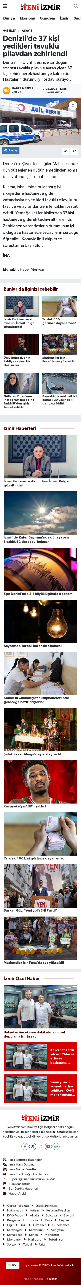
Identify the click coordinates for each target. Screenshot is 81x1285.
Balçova (51, 1215)
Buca (48, 1220)
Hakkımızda (15, 1210)
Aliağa (34, 1215)
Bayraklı (69, 1215)
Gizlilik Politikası (46, 1205)
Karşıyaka (57, 1230)
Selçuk (11, 1244)
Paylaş (13, 150)
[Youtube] (48, 1146)
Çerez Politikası (18, 1205)
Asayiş (27, 30)
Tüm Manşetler (19, 1183)
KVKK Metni (15, 1215)
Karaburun (36, 1230)
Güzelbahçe (61, 1225)
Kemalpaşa (14, 1234)
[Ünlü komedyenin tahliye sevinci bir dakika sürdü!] (21, 345)
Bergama (13, 1220)
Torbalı (27, 1244)
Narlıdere (34, 1239)
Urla (42, 1244)
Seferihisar (56, 1239)
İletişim (35, 1210)
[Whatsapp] (56, 1146)
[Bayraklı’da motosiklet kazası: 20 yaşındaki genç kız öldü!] (59, 383)
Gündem (47, 18)
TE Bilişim (51, 1278)
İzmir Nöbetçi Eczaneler (25, 1159)
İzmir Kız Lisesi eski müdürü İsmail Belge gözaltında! (19, 323)
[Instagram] (40, 1146)
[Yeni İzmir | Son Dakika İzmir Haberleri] (40, 6)
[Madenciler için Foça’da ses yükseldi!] (59, 345)
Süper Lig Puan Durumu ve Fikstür (32, 1179)
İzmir (64, 18)
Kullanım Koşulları (58, 1210)
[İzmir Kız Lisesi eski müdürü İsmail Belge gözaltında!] (21, 306)
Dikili (23, 1225)
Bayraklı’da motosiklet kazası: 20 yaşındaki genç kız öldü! (59, 400)
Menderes (52, 1234)
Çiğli (10, 1225)
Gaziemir (39, 1225)
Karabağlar (14, 1230)
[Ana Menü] (5, 6)
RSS (14, 1265)
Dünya (9, 18)
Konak (33, 1234)
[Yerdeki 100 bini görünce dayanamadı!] (59, 306)
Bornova (32, 1220)
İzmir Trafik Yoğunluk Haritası (29, 1174)
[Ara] (76, 6)
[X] (32, 1146)
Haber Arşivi (17, 1193)
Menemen (14, 1239)
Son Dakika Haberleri (23, 1188)
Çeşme (64, 1220)
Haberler (9, 30)
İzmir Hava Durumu (22, 1164)
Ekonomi (27, 18)
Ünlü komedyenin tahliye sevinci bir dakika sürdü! (17, 361)
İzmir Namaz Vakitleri (23, 1169)
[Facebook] (25, 1146)
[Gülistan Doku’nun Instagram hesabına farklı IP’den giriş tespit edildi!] (21, 383)
